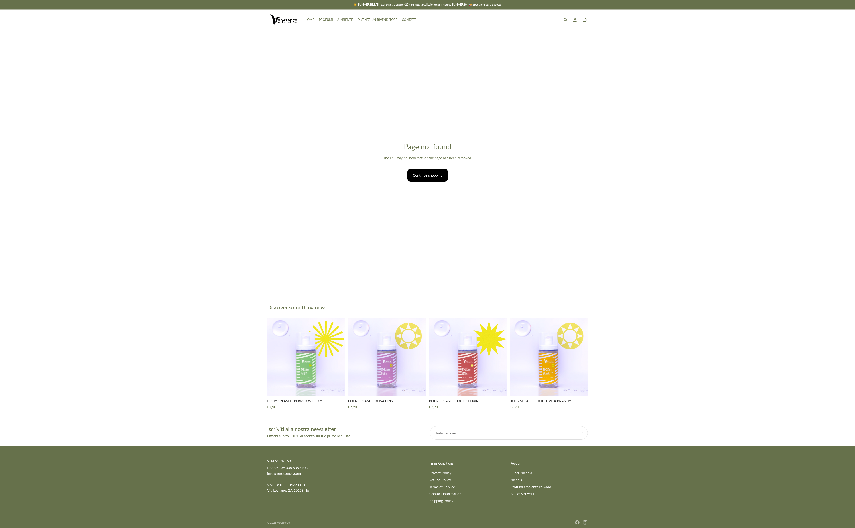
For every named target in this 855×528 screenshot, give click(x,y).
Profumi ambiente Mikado (530, 487)
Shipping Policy (441, 500)
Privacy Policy (440, 473)
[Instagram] (585, 522)
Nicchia (516, 480)
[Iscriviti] (581, 433)
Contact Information (445, 493)
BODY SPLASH (522, 493)
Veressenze (283, 522)
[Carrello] (585, 20)
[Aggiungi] (338, 390)
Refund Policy (440, 480)
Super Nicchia (521, 473)
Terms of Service (442, 487)
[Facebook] (577, 522)
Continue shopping (427, 175)
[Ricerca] (565, 20)
